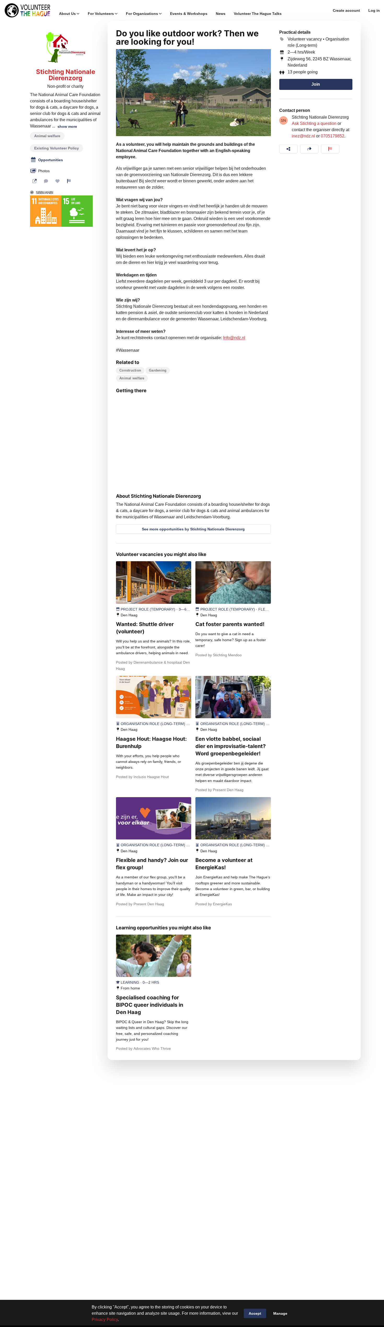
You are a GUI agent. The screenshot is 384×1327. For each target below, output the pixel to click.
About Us (67, 13)
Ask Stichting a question (314, 123)
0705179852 (332, 136)
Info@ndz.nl (234, 337)
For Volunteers (101, 13)
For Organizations (142, 13)
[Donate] (57, 181)
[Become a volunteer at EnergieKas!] (233, 818)
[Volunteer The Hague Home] (27, 10)
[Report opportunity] (330, 148)
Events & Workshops (188, 13)
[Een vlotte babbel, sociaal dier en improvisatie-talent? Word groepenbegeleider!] (233, 697)
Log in (374, 10)
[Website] (34, 181)
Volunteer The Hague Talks (258, 13)
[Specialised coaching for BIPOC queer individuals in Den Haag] (153, 956)
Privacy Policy (105, 1319)
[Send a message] (46, 181)
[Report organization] (69, 181)
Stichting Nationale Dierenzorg (65, 75)
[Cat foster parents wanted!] (233, 582)
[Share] (288, 148)
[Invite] (309, 148)
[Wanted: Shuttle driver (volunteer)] (153, 582)
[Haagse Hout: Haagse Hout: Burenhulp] (153, 697)
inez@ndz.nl (303, 136)
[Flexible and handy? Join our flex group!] (153, 818)
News (220, 13)
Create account (346, 10)
